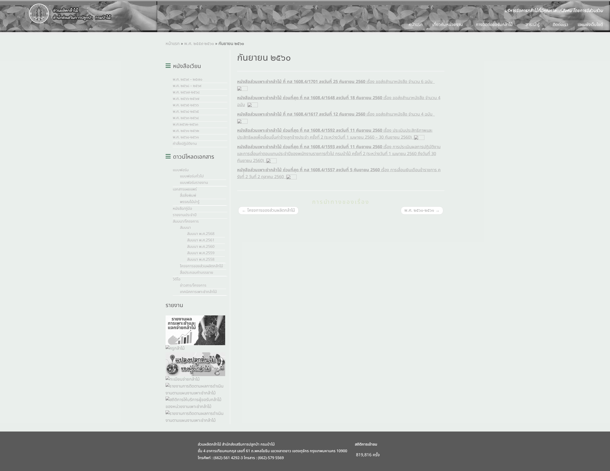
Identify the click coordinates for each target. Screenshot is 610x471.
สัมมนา (185, 228)
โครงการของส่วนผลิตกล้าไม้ (201, 266)
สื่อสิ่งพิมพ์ (188, 195)
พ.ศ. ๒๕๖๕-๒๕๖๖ (186, 105)
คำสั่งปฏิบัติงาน (185, 144)
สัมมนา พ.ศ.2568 (200, 234)
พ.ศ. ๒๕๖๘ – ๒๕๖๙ (187, 86)
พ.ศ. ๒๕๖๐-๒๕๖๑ (186, 137)
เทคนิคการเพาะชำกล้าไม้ (198, 292)
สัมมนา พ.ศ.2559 (200, 253)
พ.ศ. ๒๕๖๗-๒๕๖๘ (186, 92)
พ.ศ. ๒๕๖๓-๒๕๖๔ (186, 118)
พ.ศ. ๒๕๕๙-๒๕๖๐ (199, 43)
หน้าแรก (416, 24)
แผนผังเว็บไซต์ (590, 24)
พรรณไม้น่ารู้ (189, 202)
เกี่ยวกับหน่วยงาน (448, 24)
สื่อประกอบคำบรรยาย (196, 272)
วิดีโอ (176, 279)
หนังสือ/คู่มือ (182, 208)
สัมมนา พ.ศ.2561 (200, 240)
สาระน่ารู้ (533, 24)
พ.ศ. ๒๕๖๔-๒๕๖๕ (186, 111)
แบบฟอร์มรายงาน (194, 183)
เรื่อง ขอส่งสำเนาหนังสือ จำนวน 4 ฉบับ (336, 114)
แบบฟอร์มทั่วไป (192, 176)
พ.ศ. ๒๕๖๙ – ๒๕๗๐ (187, 79)
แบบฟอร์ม (181, 170)
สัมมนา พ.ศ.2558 (200, 259)
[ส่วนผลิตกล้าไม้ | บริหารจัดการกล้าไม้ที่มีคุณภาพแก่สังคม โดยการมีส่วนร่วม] (70, 14)
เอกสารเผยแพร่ (185, 189)
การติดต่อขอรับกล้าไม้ (495, 24)
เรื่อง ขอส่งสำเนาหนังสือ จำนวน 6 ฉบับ (336, 81)
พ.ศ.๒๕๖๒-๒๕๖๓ (185, 124)
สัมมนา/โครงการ (186, 221)
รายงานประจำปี (185, 215)
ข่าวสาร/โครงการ (193, 285)
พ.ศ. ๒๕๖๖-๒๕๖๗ (186, 99)
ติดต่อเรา (560, 24)
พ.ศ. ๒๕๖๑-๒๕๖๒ (186, 131)
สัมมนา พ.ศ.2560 (200, 247)
